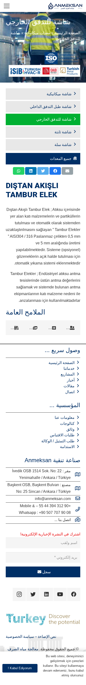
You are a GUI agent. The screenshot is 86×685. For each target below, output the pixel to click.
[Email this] (67, 171)
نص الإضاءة (46, 636)
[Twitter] (32, 594)
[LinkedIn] (46, 594)
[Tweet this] (43, 171)
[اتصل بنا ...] (75, 520)
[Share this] (55, 171)
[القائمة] (7, 6)
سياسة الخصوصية (20, 636)
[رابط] (65, 6)
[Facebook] (73, 594)
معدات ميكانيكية (37, 33)
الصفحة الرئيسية (67, 33)
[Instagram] (19, 594)
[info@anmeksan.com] (75, 498)
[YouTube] (60, 594)
